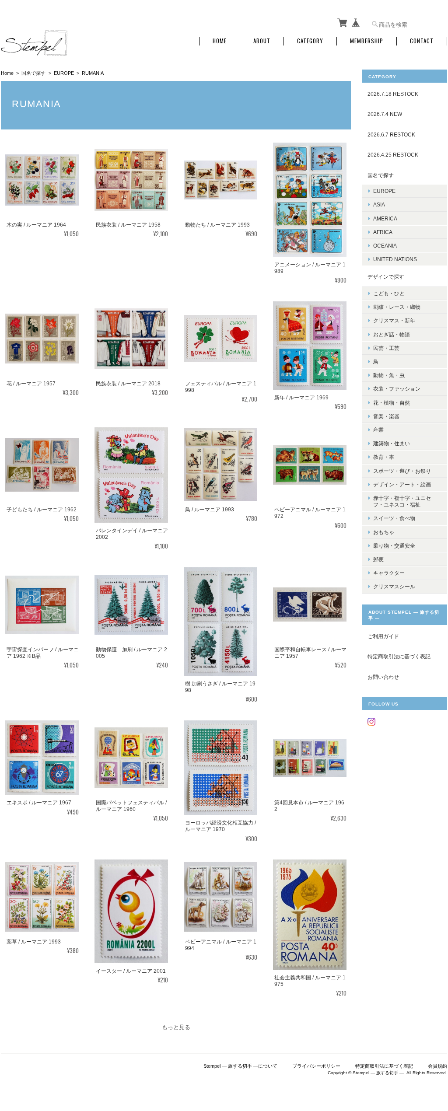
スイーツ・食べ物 (394, 518)
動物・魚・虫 (389, 375)
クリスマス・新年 (394, 320)
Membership (366, 41)
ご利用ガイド (383, 636)
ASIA (379, 204)
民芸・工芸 (386, 348)
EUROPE (64, 73)
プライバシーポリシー (316, 1066)
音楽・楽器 (386, 416)
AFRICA (382, 232)
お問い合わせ (383, 677)
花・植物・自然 (391, 402)
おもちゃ (383, 532)
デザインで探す (386, 276)
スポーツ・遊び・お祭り (402, 471)
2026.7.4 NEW (385, 114)
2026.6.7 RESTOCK (391, 134)
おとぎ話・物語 (391, 334)
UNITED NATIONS (395, 259)
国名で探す (33, 73)
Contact (422, 41)
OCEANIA (385, 245)
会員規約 (437, 1066)
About (261, 41)
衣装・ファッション (396, 388)
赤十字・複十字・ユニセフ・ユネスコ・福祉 (402, 501)
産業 (378, 430)
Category (310, 41)
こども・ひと (389, 293)
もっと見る (176, 1027)
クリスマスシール (394, 586)
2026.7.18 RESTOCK (393, 94)
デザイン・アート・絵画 (402, 484)
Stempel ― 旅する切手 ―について (240, 1066)
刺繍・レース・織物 (396, 307)
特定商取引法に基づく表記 (399, 656)
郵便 (378, 559)
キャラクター (389, 573)
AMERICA (385, 218)
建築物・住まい (391, 443)
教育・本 (383, 457)
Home (220, 41)
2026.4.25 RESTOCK (393, 154)
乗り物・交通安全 (394, 546)
